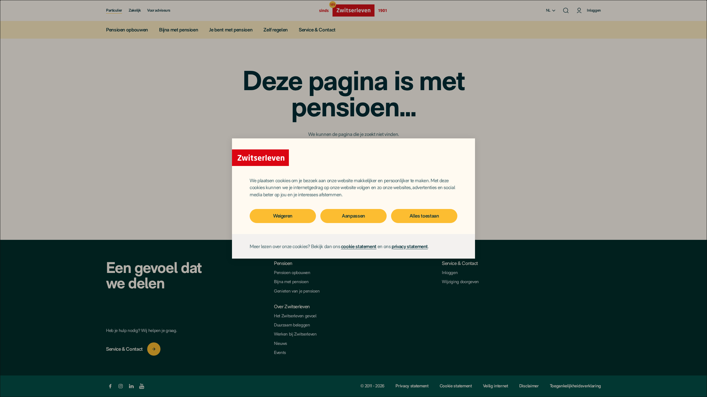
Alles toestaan (424, 216)
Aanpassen (353, 216)
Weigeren (282, 216)
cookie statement (358, 246)
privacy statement (410, 246)
